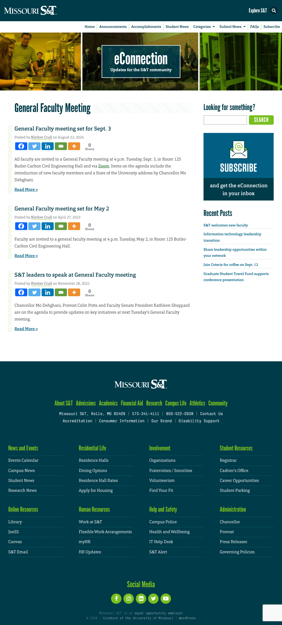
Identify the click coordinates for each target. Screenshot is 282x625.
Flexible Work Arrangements (105, 532)
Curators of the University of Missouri (138, 618)
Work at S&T (90, 522)
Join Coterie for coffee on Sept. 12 (231, 265)
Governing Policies (237, 552)
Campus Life (175, 403)
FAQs (254, 27)
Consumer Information (121, 421)
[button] (274, 10)
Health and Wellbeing (169, 532)
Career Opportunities (239, 480)
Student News (177, 27)
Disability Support (198, 421)
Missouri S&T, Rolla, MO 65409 (92, 414)
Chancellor (230, 522)
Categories (202, 27)
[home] (41, 10)
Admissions (86, 403)
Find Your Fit (161, 490)
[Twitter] (34, 146)
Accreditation (77, 421)
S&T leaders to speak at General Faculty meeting (75, 275)
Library (15, 522)
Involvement (159, 448)
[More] (74, 146)
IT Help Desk (161, 541)
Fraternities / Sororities (170, 470)
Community (217, 403)
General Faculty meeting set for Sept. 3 (63, 128)
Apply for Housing (96, 490)
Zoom (103, 166)
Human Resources (94, 509)
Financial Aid (132, 403)
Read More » (26, 189)
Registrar (228, 460)
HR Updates (90, 552)
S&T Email (18, 552)
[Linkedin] (48, 146)
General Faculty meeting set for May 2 (62, 208)
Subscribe (272, 27)
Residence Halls (94, 460)
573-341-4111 (145, 414)
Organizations (162, 460)
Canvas (15, 541)
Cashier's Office (234, 470)
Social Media (141, 584)
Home (90, 27)
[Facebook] (21, 146)
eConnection (141, 58)
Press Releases (233, 541)
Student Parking (235, 490)
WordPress (187, 618)
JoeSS (13, 532)
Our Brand (161, 421)
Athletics (197, 403)
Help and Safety (163, 509)
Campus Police (163, 522)
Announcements (112, 27)
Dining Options (93, 470)
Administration (233, 509)
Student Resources (236, 448)
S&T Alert (158, 552)
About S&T (64, 403)
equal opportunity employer (158, 613)
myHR (85, 541)
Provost (227, 532)
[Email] (61, 146)
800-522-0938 (179, 414)
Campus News (21, 470)
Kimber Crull (41, 137)
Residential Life (92, 448)
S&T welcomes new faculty (226, 225)
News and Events (23, 448)
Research (154, 403)
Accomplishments (146, 27)
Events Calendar (23, 460)
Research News (22, 490)
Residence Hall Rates (98, 480)
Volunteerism (162, 480)
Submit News (230, 27)
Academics (108, 403)
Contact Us (211, 414)
